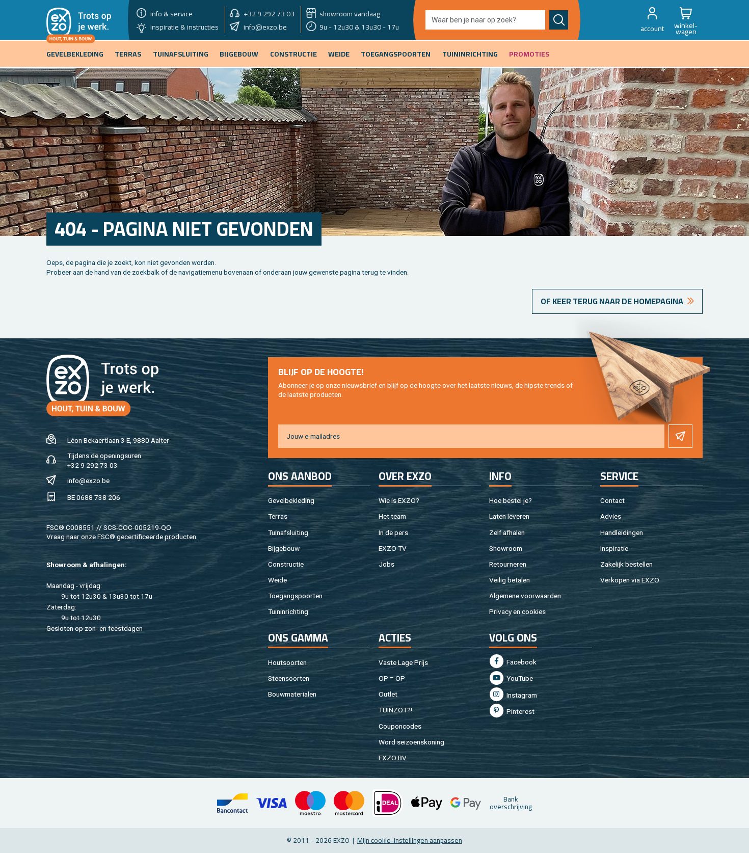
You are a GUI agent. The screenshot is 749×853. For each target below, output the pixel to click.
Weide (277, 580)
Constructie (286, 564)
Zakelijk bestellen (626, 564)
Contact (612, 500)
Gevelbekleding (291, 500)
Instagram (521, 695)
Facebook (521, 662)
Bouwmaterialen (292, 694)
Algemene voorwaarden (525, 596)
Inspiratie (614, 548)
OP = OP (392, 678)
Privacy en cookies (517, 611)
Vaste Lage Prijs (403, 662)
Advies (610, 516)
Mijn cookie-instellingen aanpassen (409, 840)
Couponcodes (400, 726)
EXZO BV (393, 758)
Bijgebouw (284, 548)
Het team (392, 516)
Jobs (386, 564)
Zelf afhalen (507, 532)
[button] (652, 20)
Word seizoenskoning (411, 742)
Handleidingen (621, 532)
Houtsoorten (287, 662)
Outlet (388, 694)
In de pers (393, 532)
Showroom (505, 548)
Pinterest (519, 711)
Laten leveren (509, 516)
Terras (277, 516)
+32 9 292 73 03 (92, 465)
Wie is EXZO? (399, 500)
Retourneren (507, 564)
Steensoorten (288, 678)
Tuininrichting (288, 611)
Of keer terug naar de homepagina (612, 301)
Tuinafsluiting (288, 532)
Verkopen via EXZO (629, 580)
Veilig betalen (509, 580)
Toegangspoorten (295, 596)
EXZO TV (393, 548)
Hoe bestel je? (510, 500)
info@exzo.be (88, 480)
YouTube (519, 678)
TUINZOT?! (395, 710)
